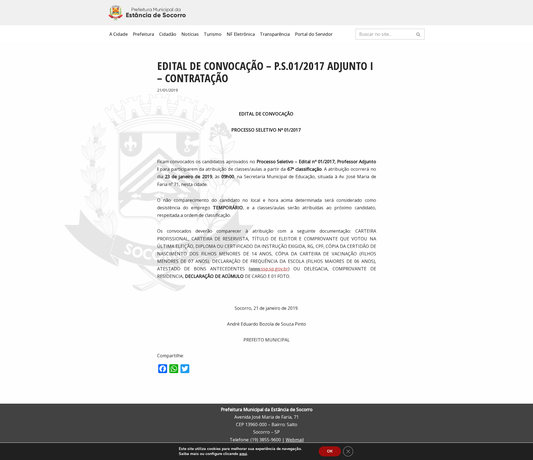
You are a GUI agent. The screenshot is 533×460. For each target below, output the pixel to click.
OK (330, 451)
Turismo (213, 34)
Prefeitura (143, 34)
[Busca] (418, 34)
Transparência (275, 34)
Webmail (295, 440)
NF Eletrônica (241, 34)
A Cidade (118, 34)
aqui (243, 453)
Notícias (190, 34)
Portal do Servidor (314, 34)
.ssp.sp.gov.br (274, 269)
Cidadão (167, 34)
